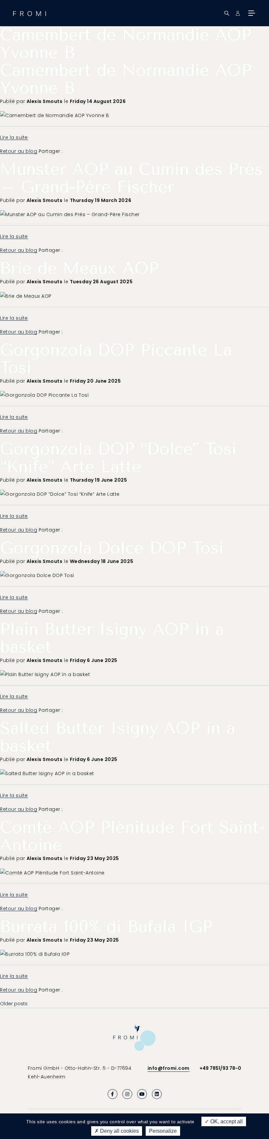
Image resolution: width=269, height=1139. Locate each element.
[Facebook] (112, 1094)
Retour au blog (18, 151)
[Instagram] (127, 1094)
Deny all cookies (119, 1131)
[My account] (237, 13)
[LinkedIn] (157, 1094)
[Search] (226, 13)
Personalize (163, 1131)
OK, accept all (226, 1121)
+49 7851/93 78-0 (220, 1068)
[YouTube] (142, 1094)
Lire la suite (14, 137)
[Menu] (251, 13)
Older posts (14, 1003)
